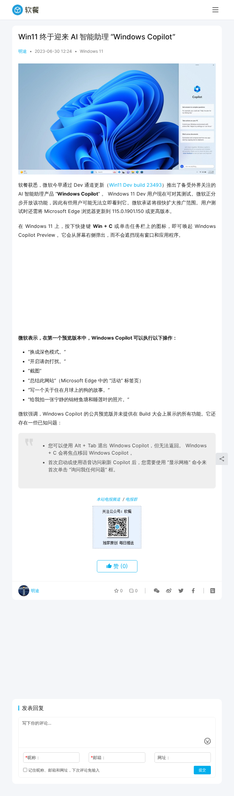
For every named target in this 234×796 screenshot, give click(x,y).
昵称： (32, 757)
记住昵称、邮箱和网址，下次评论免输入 (63, 770)
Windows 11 (91, 51)
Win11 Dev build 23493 (135, 185)
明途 (22, 51)
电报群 (131, 499)
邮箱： (98, 757)
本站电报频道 (108, 499)
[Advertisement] (117, 288)
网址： (164, 757)
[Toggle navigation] (215, 9)
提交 (202, 770)
